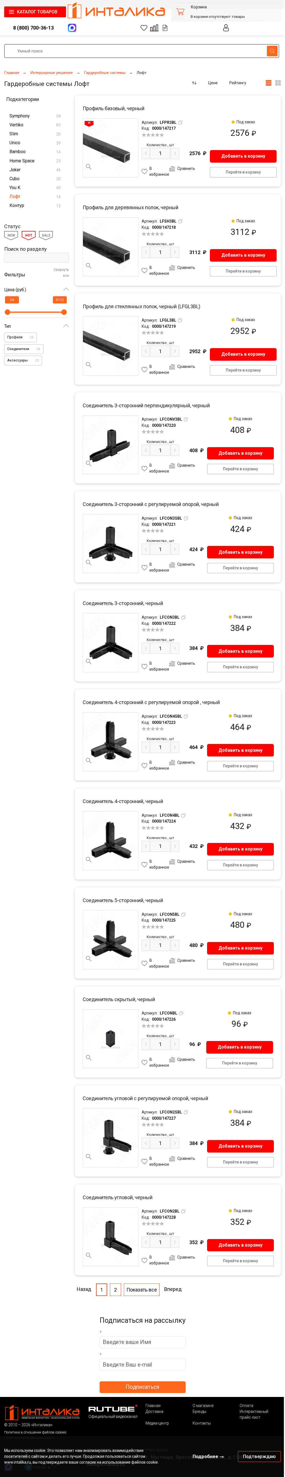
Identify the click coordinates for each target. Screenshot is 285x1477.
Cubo (35, 178)
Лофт (35, 196)
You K (35, 187)
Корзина (199, 7)
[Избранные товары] (144, 28)
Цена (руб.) (15, 289)
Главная (153, 1405)
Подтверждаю (259, 1456)
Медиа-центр (157, 1423)
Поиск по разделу (25, 249)
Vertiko (35, 124)
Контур (35, 205)
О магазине (203, 1405)
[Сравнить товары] (154, 28)
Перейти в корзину (243, 172)
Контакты (202, 1423)
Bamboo (35, 151)
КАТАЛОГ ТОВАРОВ (37, 12)
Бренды (199, 1411)
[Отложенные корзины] (165, 28)
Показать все (141, 1290)
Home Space (35, 160)
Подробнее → (208, 1456)
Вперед (173, 1289)
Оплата (246, 1405)
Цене (213, 83)
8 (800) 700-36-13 (33, 28)
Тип (7, 326)
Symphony (35, 116)
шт (160, 145)
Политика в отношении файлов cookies (35, 1432)
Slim (35, 133)
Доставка (154, 1411)
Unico (35, 142)
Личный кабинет (226, 27)
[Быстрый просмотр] (89, 167)
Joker (35, 169)
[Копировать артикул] (180, 122)
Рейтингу (237, 83)
